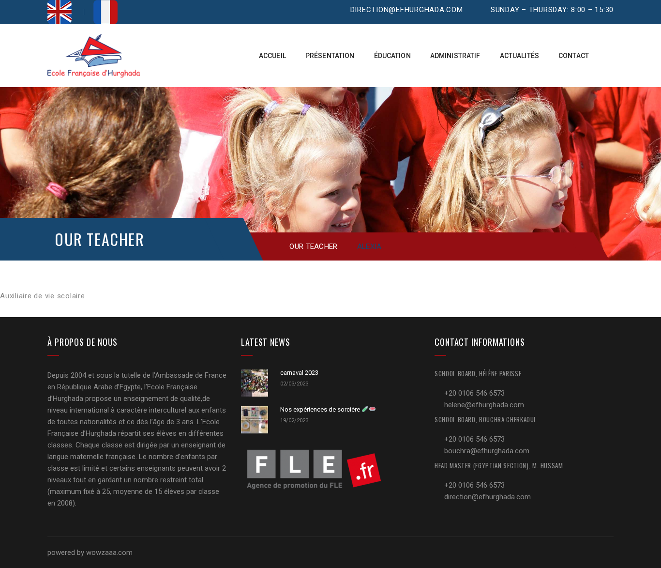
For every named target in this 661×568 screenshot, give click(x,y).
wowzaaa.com (109, 552)
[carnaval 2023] (254, 383)
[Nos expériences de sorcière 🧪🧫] (254, 419)
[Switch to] (59, 12)
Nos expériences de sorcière (320, 409)
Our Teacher (313, 246)
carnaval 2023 (299, 372)
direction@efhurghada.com (406, 9)
